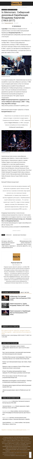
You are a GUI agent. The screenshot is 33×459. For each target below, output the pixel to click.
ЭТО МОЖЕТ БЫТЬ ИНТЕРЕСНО (10, 292)
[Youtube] (21, 285)
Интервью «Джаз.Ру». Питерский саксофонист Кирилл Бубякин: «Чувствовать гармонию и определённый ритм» (9, 244)
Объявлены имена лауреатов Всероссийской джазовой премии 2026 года (16, 386)
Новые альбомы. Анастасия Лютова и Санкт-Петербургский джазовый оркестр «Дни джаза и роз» (16, 412)
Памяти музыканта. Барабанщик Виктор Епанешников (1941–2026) (20, 312)
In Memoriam (9, 234)
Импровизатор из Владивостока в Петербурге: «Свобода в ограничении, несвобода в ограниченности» (16, 381)
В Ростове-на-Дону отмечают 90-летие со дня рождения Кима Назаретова (14, 376)
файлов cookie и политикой (22, 454)
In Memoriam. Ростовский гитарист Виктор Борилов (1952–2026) (20, 298)
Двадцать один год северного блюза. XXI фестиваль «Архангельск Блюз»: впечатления (16, 367)
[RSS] (11, 285)
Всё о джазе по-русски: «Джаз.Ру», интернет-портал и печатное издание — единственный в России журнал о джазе (16, 332)
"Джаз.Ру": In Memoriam (21, 7)
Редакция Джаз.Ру (9, 23)
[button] (2, 4)
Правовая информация (16, 451)
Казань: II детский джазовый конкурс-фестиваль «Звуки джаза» (16, 362)
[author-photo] (16, 260)
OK (30, 455)
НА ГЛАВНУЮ (5, 7)
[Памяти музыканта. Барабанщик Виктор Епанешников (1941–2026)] (5, 312)
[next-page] (5, 318)
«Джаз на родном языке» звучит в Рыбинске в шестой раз (16, 390)
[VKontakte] (15, 285)
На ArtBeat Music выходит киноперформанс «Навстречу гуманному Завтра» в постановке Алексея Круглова (16, 357)
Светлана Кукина (6, 406)
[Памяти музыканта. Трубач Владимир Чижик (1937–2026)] (5, 305)
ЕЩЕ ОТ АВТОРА (25, 292)
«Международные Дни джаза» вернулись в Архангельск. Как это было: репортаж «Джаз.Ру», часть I (24, 244)
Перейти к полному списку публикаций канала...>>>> (16, 430)
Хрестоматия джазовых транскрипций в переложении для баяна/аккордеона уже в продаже (16, 353)
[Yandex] (18, 285)
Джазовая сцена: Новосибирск (19, 234)
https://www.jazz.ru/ (16, 264)
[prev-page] (2, 318)
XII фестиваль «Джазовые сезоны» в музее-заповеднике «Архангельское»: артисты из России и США (15, 347)
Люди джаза (12, 7)
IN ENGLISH (25, 451)
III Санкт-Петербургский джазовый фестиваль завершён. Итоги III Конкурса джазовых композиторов (16, 372)
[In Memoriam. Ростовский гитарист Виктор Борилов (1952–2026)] (5, 298)
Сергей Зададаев (6, 422)
